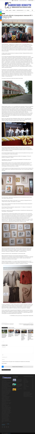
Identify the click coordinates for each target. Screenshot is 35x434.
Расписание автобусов (20, 10)
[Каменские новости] (17, 5)
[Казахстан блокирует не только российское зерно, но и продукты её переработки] (14, 385)
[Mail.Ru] (1, 18)
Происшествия (26, 382)
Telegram (28, 10)
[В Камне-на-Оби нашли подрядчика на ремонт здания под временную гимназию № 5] (4, 331)
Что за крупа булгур (19, 388)
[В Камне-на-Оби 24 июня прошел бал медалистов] (17, 331)
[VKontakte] (31, 0)
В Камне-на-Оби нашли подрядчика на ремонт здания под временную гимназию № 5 (4, 336)
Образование (3, 13)
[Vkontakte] (1, 17)
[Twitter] (29, 0)
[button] (32, 10)
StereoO (10, 433)
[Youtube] (32, 0)
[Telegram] (1, 12)
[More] (1, 20)
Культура (25, 388)
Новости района (26, 381)
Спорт (24, 383)
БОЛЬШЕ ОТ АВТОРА (11, 327)
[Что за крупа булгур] (14, 389)
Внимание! (25, 378)
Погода (25, 387)
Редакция (14, 10)
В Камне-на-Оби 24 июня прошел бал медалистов (17, 335)
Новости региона (26, 386)
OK (25, 10)
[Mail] (28, 0)
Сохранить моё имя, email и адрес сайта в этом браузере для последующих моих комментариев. (16, 361)
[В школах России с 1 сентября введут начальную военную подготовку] (11, 331)
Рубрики (10, 10)
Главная (7, 10)
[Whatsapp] (1, 13)
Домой (3, 12)
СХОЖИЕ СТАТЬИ (4, 327)
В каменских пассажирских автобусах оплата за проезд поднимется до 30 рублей (26, 324)
